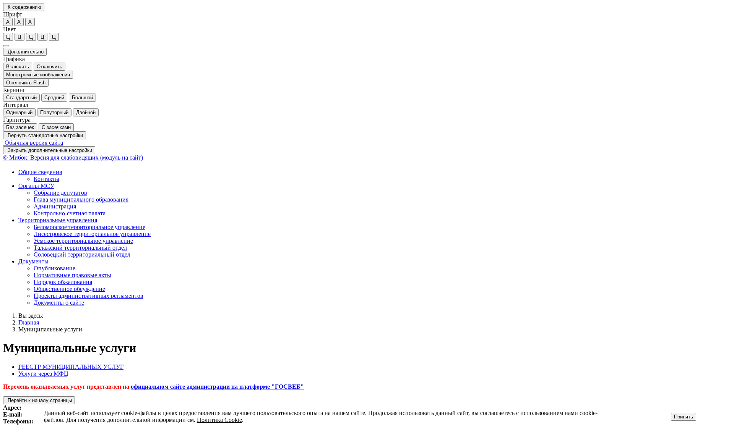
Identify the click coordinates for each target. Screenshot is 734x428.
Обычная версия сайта (33, 142)
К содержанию (23, 7)
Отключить (49, 66)
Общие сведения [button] (40, 172)
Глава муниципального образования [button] (81, 199)
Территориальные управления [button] (57, 220)
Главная (28, 322)
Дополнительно (25, 52)
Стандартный (21, 97)
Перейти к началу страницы (39, 400)
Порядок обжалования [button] (63, 282)
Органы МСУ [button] (36, 186)
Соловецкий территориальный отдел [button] (82, 254)
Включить (17, 66)
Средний (54, 97)
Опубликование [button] (54, 268)
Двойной (86, 112)
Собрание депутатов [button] (60, 192)
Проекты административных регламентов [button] (88, 295)
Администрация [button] (55, 206)
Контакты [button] (46, 179)
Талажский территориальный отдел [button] (80, 247)
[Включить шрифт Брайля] (6, 46)
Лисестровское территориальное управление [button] (92, 234)
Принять (683, 417)
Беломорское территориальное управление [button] (89, 227)
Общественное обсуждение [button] (69, 289)
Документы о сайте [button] (59, 302)
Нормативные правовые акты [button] (72, 275)
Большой (82, 97)
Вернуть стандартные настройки (44, 135)
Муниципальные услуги (50, 329)
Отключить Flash (25, 83)
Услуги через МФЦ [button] (43, 373)
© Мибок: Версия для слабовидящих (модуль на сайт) (73, 157)
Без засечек (20, 127)
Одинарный (19, 112)
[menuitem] (374, 176)
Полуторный (54, 112)
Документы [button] (33, 261)
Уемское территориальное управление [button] (83, 240)
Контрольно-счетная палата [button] (70, 213)
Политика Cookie (219, 420)
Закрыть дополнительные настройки (49, 150)
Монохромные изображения (38, 75)
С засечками (56, 127)
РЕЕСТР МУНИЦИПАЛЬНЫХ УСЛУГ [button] (70, 366)
